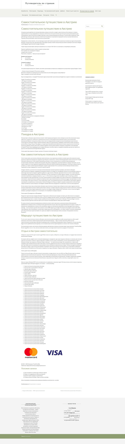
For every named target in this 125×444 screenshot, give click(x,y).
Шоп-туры (98, 11)
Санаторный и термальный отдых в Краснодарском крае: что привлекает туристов (94, 87)
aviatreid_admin (41, 24)
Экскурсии (46, 15)
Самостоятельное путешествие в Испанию (71, 390)
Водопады (40, 11)
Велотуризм (33, 11)
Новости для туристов (72, 11)
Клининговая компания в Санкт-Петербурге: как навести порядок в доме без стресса (93, 82)
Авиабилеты (24, 11)
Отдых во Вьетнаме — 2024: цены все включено (33, 390)
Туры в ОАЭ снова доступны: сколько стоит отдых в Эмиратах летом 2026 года (94, 93)
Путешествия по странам (87, 11)
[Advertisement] (94, 52)
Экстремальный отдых (35, 15)
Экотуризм (25, 15)
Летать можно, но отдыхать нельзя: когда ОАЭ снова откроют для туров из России (94, 103)
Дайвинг (62, 11)
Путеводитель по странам (39, 3)
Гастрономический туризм (52, 11)
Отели (52, 15)
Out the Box (28, 436)
